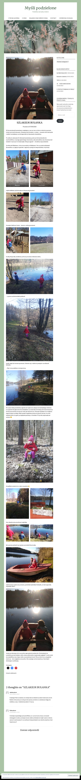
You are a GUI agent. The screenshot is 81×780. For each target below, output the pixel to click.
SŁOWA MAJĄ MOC (62, 73)
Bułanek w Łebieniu (62, 76)
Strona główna (13, 18)
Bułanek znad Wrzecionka (38, 18)
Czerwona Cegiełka (66, 18)
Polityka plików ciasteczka (40, 777)
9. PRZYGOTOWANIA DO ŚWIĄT (65, 89)
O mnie (24, 18)
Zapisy (60, 121)
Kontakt (53, 18)
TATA (58, 80)
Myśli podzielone (40, 8)
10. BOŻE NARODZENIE (64, 83)
